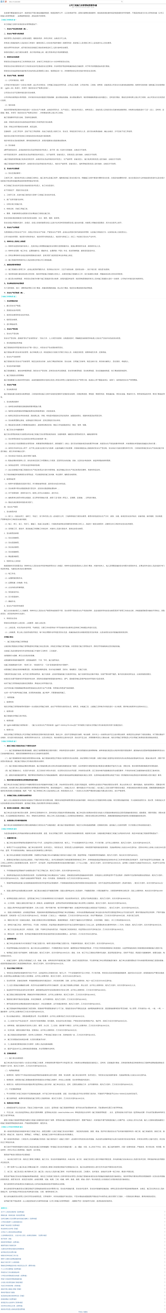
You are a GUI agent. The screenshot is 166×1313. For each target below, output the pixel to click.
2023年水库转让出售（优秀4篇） (12, 1306)
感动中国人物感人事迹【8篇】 (11, 1289)
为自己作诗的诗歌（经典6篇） (11, 1286)
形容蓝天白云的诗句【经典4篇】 (12, 1302)
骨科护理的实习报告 (8, 1292)
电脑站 (86, 1312)
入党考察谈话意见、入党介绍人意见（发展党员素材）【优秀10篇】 (24, 1235)
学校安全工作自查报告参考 (10, 1272)
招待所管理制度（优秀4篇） (10, 1242)
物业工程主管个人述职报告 (10, 1262)
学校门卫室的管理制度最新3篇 (11, 1279)
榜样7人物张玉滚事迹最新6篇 (11, 1259)
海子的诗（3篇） (7, 1239)
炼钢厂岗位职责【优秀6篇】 (10, 1225)
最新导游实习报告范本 (8, 1245)
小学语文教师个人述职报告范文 (11, 1222)
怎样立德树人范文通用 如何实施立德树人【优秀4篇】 (19, 1218)
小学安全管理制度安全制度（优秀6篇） (14, 1275)
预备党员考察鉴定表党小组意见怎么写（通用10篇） (19, 1265)
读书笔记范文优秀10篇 (9, 1252)
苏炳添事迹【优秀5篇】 (9, 1299)
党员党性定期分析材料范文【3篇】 (13, 1296)
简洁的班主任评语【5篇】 (10, 1229)
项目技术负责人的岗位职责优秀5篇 (13, 1309)
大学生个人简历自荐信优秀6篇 (11, 1232)
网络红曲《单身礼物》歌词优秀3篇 (13, 1215)
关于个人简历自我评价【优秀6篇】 (13, 1212)
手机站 (80, 1312)
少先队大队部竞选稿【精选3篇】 (12, 1282)
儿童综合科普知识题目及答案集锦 (12, 1249)
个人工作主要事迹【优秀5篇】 (11, 1269)
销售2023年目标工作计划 (9, 1255)
